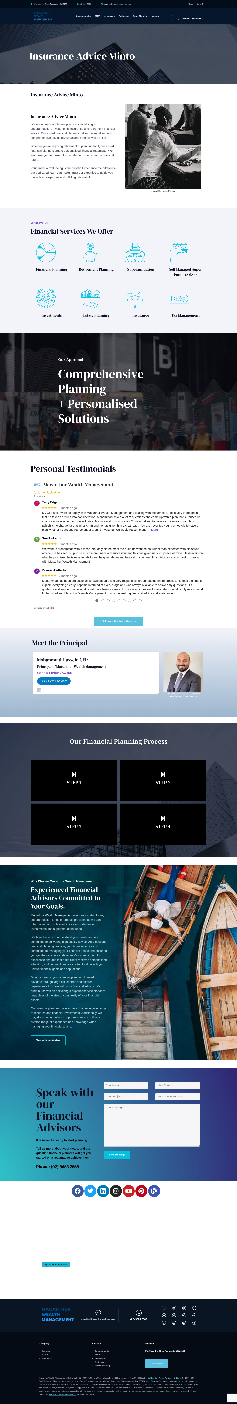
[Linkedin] (103, 1191)
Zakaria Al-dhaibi (54, 570)
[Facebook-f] (164, 1308)
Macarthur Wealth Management (51, 915)
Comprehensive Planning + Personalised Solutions (101, 396)
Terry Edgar (50, 502)
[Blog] (154, 1191)
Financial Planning (51, 269)
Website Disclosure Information (62, 1394)
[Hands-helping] (184, 1323)
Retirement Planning (96, 269)
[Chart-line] (194, 1315)
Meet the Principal (59, 642)
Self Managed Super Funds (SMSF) (185, 272)
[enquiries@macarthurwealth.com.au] (98, 1312)
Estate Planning (96, 315)
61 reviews (39, 496)
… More (152, 529)
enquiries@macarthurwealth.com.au (117, 4)
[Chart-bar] (174, 1323)
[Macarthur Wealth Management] (45, 16)
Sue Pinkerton (52, 538)
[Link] (164, 1323)
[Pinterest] (141, 1191)
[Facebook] (78, 1191)
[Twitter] (90, 1191)
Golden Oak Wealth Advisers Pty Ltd (163, 1378)
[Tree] (194, 1323)
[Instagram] (116, 1191)
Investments (52, 315)
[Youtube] (129, 1191)
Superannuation (140, 269)
